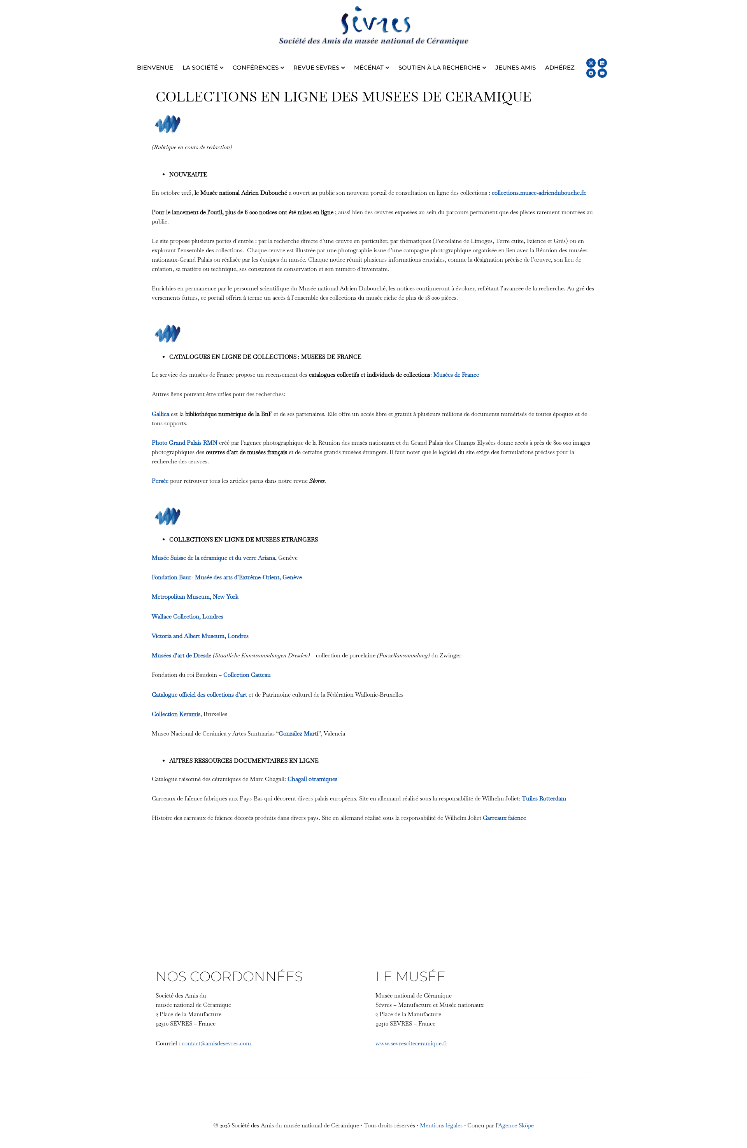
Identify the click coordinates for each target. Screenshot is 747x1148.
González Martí (298, 733)
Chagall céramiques (312, 779)
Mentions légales (441, 1125)
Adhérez (560, 67)
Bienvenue (155, 67)
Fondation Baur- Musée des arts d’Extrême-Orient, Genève (227, 577)
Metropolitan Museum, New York (195, 596)
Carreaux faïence (504, 817)
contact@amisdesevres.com (216, 1043)
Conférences (256, 67)
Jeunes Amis (515, 67)
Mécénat (369, 67)
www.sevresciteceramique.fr (411, 1043)
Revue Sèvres (316, 67)
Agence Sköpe (516, 1125)
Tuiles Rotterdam (544, 798)
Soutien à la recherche (439, 67)
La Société (200, 67)
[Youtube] (602, 73)
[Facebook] (591, 73)
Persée (160, 480)
